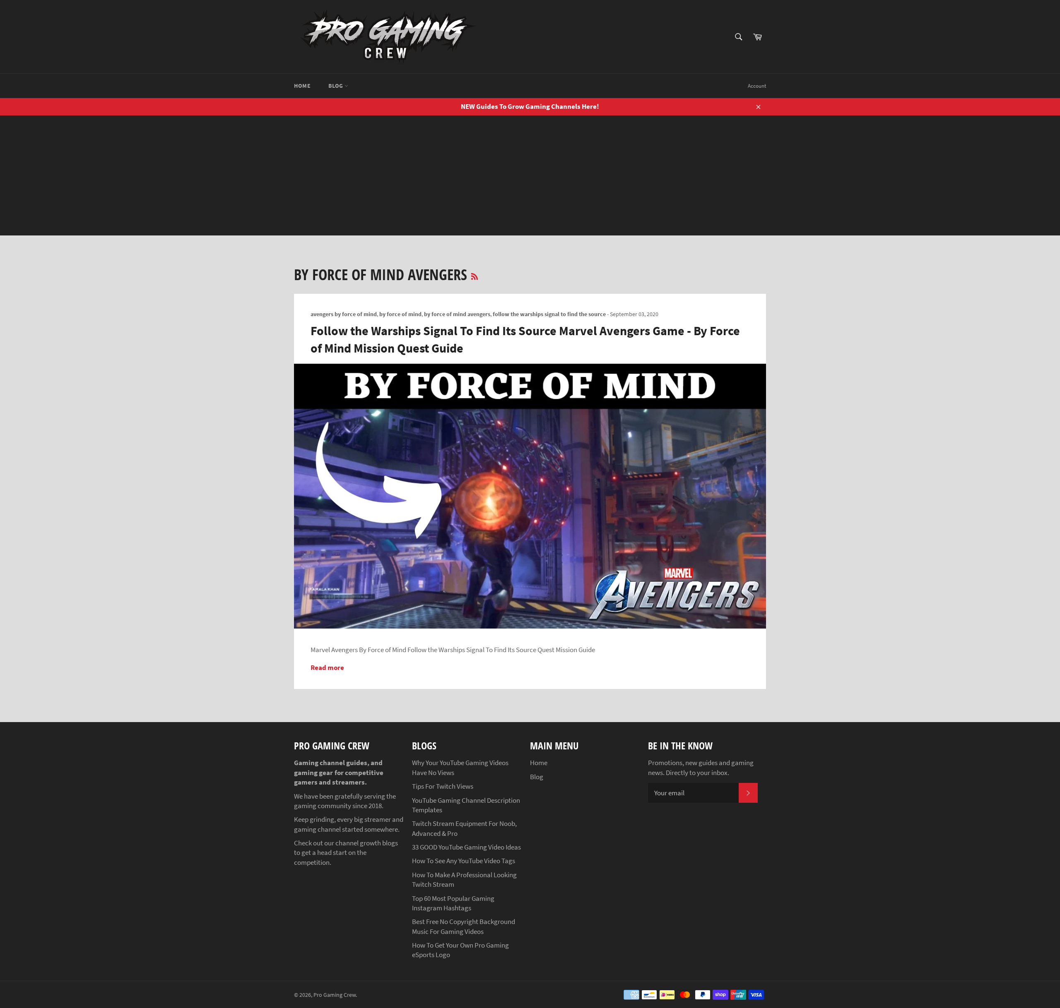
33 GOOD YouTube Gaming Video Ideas (466, 847)
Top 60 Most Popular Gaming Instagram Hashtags (453, 903)
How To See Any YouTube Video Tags (463, 860)
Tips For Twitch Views (442, 786)
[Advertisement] (530, 177)
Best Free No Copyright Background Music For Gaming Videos (463, 926)
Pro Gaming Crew (334, 994)
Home (302, 85)
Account (757, 85)
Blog (336, 85)
